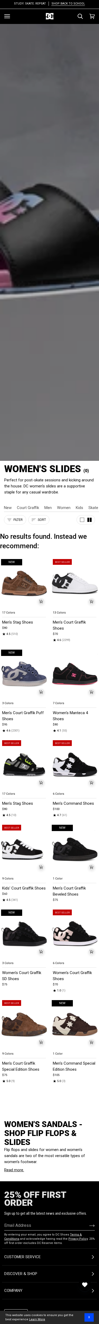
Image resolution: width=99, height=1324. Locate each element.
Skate (93, 507)
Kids (79, 507)
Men (48, 507)
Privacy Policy (78, 1239)
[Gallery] (24, 583)
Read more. (14, 1170)
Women (63, 507)
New (8, 507)
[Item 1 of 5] (24, 764)
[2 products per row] (89, 520)
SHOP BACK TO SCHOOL (68, 3)
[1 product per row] (82, 520)
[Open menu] (7, 16)
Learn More (37, 1319)
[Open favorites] (84, 1284)
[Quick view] (41, 601)
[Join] (88, 1225)
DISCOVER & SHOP (20, 1273)
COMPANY (13, 1290)
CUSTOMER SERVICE (22, 1256)
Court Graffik (28, 507)
